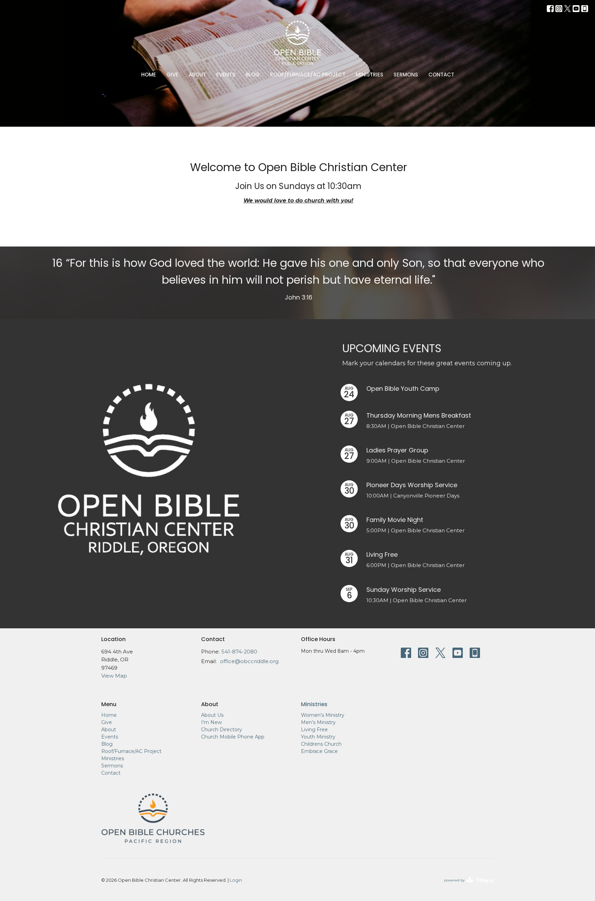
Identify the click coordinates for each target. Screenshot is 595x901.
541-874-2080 (239, 651)
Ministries (369, 74)
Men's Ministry (318, 722)
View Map (114, 675)
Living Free (314, 729)
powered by (465, 886)
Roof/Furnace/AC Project (307, 74)
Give (172, 74)
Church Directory (221, 729)
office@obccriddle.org (249, 661)
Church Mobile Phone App (232, 737)
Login (236, 880)
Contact (441, 74)
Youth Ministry (318, 737)
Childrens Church (321, 744)
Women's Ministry (322, 715)
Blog (253, 74)
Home (148, 74)
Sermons (406, 74)
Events (225, 74)
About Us (212, 715)
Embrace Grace (319, 751)
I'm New (211, 722)
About (197, 74)
